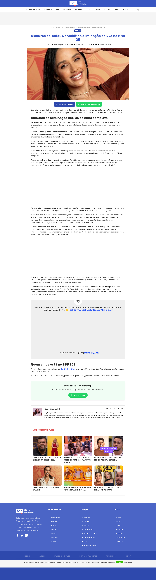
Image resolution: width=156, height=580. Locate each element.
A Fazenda (54, 537)
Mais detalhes (128, 562)
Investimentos (94, 10)
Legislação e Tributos (90, 533)
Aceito (119, 562)
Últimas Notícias (33, 10)
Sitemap (128, 556)
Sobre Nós (26, 556)
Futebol (53, 529)
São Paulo (67, 10)
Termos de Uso (111, 556)
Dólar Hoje (87, 521)
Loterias (79, 10)
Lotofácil (118, 525)
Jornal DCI (54, 27)
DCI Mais (60, 27)
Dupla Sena (119, 541)
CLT (116, 10)
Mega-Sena (119, 529)
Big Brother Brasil (68, 369)
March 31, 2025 (91, 352)
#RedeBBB (81, 310)
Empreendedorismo (90, 545)
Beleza (53, 541)
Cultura (53, 525)
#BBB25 (72, 310)
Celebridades (55, 517)
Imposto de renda (89, 537)
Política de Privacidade (88, 556)
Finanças (126, 10)
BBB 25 (67, 27)
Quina (118, 521)
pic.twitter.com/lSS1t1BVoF (99, 310)
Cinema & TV (55, 521)
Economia (48, 10)
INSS (57, 10)
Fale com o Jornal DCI (62, 556)
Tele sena (119, 533)
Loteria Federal (120, 537)
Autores (42, 556)
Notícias (53, 533)
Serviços (107, 10)
